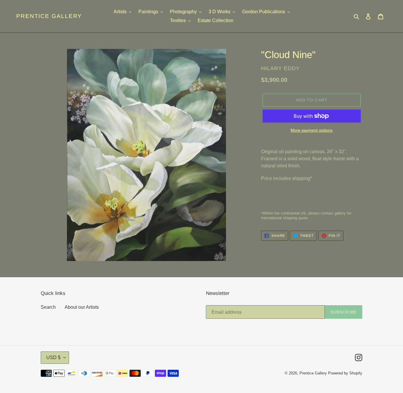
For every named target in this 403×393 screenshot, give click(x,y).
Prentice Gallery (49, 16)
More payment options (311, 130)
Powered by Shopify (345, 373)
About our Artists (82, 307)
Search (48, 307)
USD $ (53, 357)
